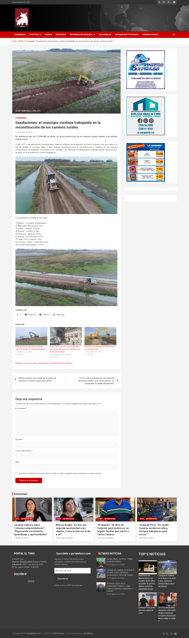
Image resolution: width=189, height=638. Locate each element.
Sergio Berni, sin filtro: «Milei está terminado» (119, 560)
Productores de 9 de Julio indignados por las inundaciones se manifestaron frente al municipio (65, 349)
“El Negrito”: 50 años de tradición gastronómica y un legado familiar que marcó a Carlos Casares (113, 529)
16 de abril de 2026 (105, 538)
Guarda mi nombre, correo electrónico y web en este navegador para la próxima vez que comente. (60, 473)
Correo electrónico (24, 451)
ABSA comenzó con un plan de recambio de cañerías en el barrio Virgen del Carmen (37, 379)
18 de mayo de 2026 (64, 538)
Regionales (105, 34)
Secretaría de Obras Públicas (61, 363)
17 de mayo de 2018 (23, 132)
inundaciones (43, 363)
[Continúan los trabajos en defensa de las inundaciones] (100, 336)
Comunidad (20, 34)
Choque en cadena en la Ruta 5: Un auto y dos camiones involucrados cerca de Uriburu (120, 572)
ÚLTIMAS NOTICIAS (109, 553)
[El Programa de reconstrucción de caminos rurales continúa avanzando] (31, 336)
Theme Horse (58, 633)
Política (34, 34)
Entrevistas (20, 494)
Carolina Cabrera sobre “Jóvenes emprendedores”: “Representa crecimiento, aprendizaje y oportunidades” (30, 529)
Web (17, 462)
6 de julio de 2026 (21, 538)
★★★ (17, 519)
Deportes (61, 34)
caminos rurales (30, 363)
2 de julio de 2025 (146, 538)
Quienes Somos (150, 34)
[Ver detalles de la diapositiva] (145, 69)
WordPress (88, 633)
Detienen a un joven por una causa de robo (147, 610)
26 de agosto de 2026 (115, 565)
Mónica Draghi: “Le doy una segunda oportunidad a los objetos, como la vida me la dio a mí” (73, 529)
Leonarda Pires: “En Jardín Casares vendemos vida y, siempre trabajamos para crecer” (154, 529)
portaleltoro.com (34, 633)
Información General (81, 34)
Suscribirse (62, 578)
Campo (48, 34)
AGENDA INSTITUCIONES (126, 34)
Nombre (19, 439)
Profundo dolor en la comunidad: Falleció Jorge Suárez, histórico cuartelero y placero (120, 587)
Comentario (21, 408)
